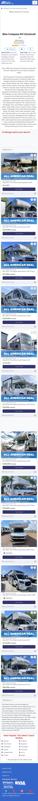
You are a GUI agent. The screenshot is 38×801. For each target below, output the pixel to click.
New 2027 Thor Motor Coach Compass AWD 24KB (19, 595)
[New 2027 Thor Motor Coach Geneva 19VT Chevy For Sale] (19, 255)
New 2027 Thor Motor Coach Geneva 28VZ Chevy (19, 550)
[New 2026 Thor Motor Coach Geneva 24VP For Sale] (19, 444)
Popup (33, 59)
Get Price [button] (9, 553)
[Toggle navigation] (34, 2)
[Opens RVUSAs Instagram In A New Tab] (22, 791)
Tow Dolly (23, 61)
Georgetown (4, 55)
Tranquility (24, 747)
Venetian (23, 713)
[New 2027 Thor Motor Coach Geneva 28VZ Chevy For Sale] (19, 533)
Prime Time (9, 63)
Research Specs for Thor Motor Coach (20, 760)
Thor (9, 61)
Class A (30, 52)
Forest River (13, 52)
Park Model (27, 59)
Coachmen (11, 57)
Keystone (15, 55)
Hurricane (24, 750)
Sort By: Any (7, 150)
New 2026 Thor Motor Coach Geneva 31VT (16, 685)
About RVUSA (6, 768)
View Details (19, 189)
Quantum (24, 744)
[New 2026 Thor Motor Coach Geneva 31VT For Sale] (19, 668)
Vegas (23, 755)
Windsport (7, 747)
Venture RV (4, 61)
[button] (21, 49)
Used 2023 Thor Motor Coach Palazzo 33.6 (16, 360)
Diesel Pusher (30, 55)
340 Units (11, 49)
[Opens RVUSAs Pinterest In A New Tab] (14, 791)
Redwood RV (10, 59)
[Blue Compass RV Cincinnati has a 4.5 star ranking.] (15, 45)
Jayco (10, 55)
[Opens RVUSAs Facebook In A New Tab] (6, 791)
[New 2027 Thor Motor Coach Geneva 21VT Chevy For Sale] (19, 489)
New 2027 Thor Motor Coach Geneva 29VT (16, 227)
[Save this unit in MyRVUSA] (34, 155)
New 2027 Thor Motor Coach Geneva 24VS (16, 316)
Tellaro (6, 755)
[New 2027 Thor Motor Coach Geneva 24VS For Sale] (19, 299)
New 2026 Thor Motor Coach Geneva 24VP (16, 461)
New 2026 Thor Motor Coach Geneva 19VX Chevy (19, 404)
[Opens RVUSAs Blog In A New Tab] (31, 791)
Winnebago (4, 57)
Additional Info (6, 772)
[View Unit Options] (31, 155)
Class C (23, 55)
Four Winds (5, 713)
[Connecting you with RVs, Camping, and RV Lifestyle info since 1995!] (7, 2)
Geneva (6, 741)
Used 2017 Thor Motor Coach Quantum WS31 (17, 183)
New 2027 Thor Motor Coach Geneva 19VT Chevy (19, 271)
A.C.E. (23, 752)
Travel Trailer (29, 61)
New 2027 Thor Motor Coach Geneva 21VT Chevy (19, 505)
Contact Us (5, 776)
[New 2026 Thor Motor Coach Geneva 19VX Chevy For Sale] (19, 388)
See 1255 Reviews (23, 45)
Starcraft (3, 59)
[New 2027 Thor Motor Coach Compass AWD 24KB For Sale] (19, 578)
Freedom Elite (8, 752)
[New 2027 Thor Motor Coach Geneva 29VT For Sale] (19, 210)
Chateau (23, 741)
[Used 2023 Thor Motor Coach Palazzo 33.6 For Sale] (19, 344)
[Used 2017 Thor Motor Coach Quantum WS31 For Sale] (19, 166)
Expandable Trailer (25, 57)
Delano (6, 750)
